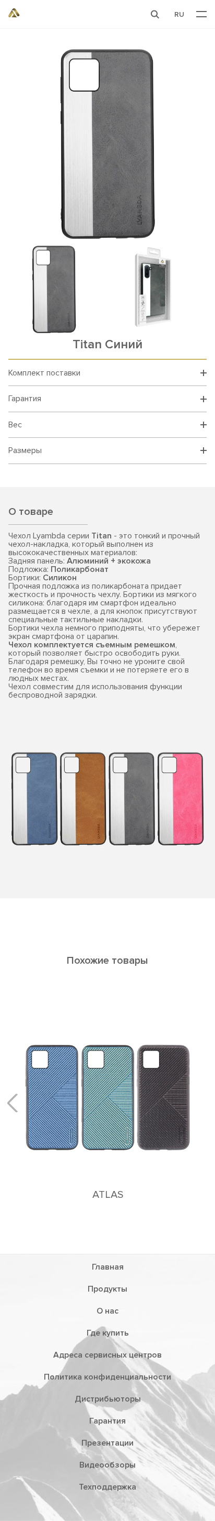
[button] (155, 14)
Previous (16, 1102)
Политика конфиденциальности (107, 1377)
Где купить (108, 1333)
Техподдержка (107, 1487)
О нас (107, 1311)
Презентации (107, 1443)
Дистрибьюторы (108, 1399)
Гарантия (107, 1421)
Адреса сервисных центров (107, 1355)
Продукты (107, 1289)
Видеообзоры (107, 1465)
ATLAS (107, 1194)
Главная (108, 1267)
